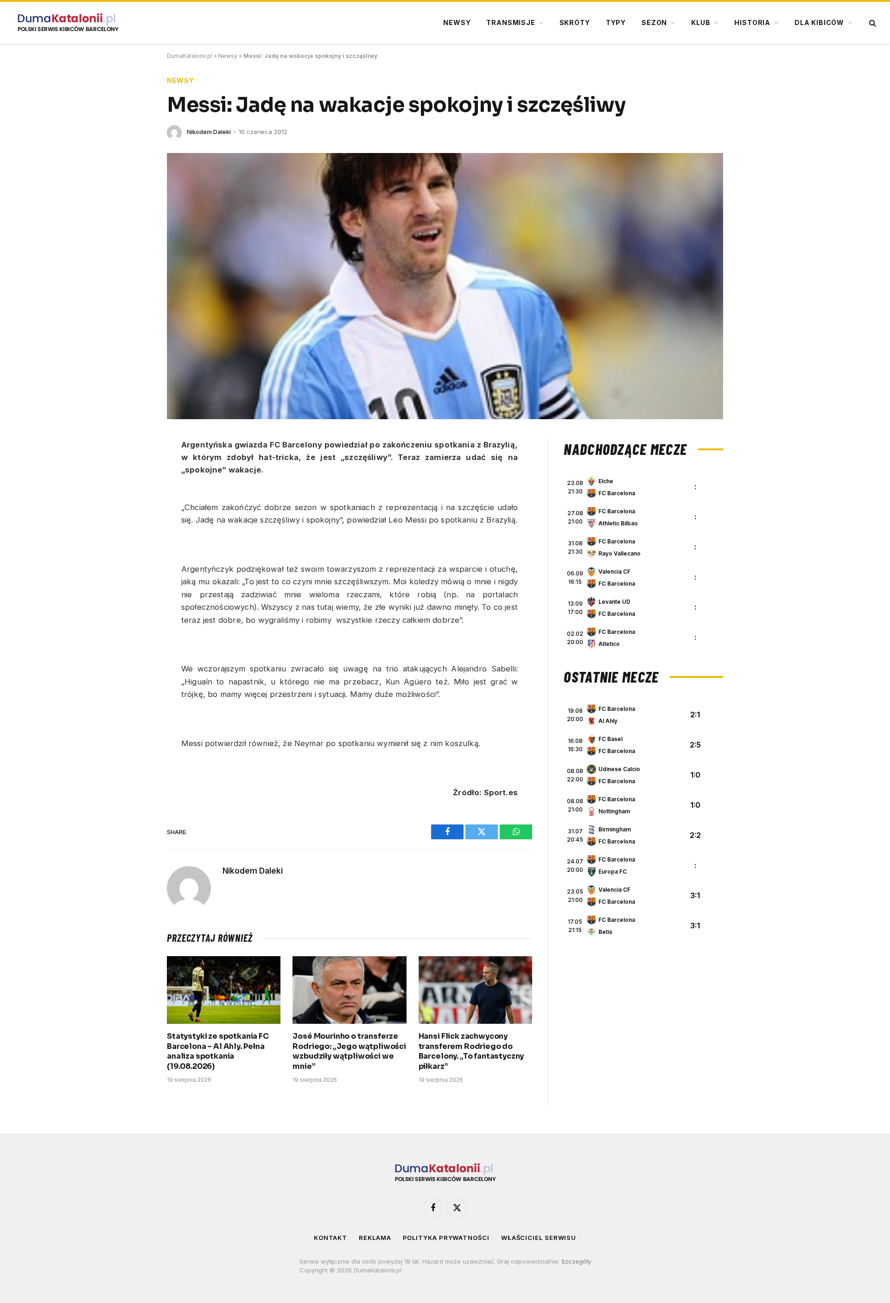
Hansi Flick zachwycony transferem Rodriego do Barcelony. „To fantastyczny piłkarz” (471, 1051)
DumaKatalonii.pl (189, 55)
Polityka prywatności (446, 1237)
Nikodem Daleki (209, 131)
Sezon (654, 22)
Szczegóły (576, 1261)
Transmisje (510, 22)
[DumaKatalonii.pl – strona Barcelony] (67, 22)
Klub (700, 22)
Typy (616, 22)
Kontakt (330, 1237)
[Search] (871, 23)
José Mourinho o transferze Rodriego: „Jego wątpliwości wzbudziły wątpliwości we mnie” (349, 1051)
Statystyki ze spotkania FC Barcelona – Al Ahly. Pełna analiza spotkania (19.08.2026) (218, 1051)
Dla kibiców (819, 22)
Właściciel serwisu (538, 1237)
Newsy (456, 22)
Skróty (574, 22)
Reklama (375, 1237)
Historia (752, 22)
